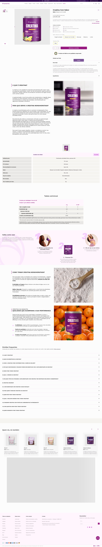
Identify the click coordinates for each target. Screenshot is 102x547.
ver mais (97, 21)
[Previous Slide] (39, 1)
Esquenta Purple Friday (74, 7)
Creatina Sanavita (44, 7)
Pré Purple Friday (37, 7)
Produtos (16, 7)
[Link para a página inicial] (3, 7)
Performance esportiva (91, 7)
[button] (94, 1)
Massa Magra (50, 7)
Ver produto (96, 154)
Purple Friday (27, 7)
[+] (58, 48)
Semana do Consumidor (65, 7)
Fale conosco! (57, 349)
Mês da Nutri (21, 7)
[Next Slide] (62, 1)
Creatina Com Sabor (82, 7)
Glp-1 (6, 7)
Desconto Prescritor (56, 7)
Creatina (13, 7)
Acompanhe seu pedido (81, 0)
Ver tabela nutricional (95, 23)
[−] (54, 48)
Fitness (9, 7)
